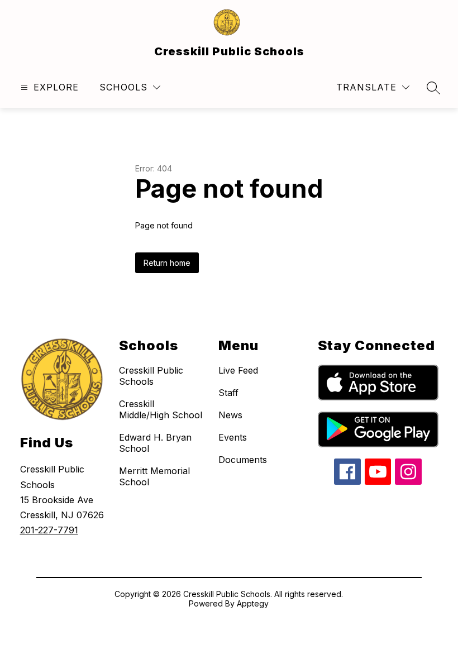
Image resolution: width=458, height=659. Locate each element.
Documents (242, 459)
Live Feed (238, 370)
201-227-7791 (49, 530)
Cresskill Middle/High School (160, 409)
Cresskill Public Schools (151, 376)
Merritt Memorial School (154, 476)
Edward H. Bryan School (155, 443)
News (230, 415)
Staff (228, 392)
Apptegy (253, 603)
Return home (167, 263)
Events (232, 437)
